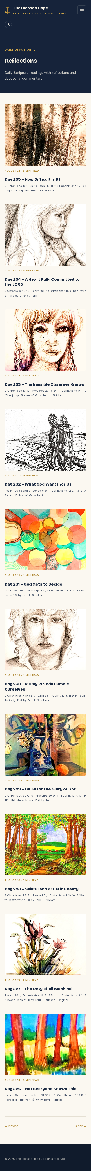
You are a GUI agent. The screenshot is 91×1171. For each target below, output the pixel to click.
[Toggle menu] (81, 10)
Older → (80, 1126)
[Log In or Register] (8, 24)
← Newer (11, 1126)
